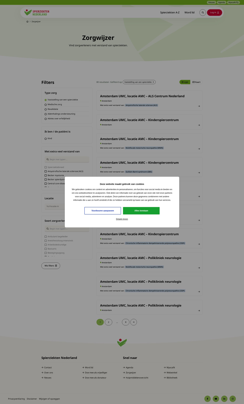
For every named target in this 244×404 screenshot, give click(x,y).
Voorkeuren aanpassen (103, 210)
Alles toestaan (141, 210)
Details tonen (122, 219)
